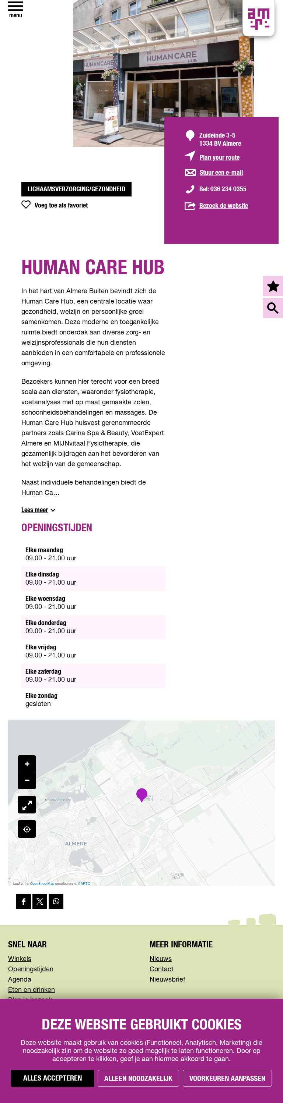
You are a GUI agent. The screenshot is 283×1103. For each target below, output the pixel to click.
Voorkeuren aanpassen (227, 1078)
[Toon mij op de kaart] (27, 829)
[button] (141, 796)
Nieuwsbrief (167, 979)
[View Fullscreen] (27, 805)
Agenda (19, 979)
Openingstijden (30, 969)
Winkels (19, 959)
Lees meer (34, 510)
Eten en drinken (31, 990)
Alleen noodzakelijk (138, 1078)
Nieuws (161, 959)
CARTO (84, 883)
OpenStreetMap (42, 883)
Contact (162, 969)
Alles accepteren (52, 1078)
